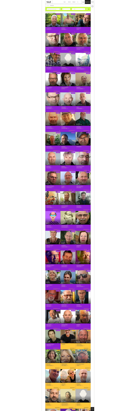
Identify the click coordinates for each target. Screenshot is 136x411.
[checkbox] (87, 9)
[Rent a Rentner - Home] (48, 2)
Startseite (48, 5)
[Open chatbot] (92, 409)
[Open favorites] (92, 6)
